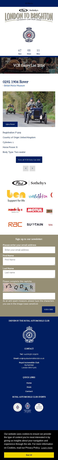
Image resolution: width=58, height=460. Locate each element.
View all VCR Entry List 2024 (29, 160)
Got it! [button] (29, 455)
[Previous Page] (26, 168)
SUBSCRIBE (48, 309)
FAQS (29, 387)
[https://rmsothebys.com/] (29, 186)
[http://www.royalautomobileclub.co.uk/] (29, 41)
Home (29, 383)
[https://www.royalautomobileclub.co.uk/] (29, 343)
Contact (29, 391)
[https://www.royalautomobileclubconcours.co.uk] (17, 413)
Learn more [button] (47, 448)
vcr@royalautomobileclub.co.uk (31, 358)
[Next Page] (32, 168)
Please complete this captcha (17, 281)
